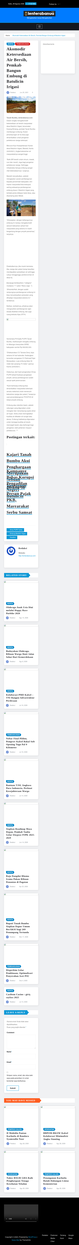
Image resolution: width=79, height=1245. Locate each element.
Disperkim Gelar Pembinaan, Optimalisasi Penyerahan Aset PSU (19, 973)
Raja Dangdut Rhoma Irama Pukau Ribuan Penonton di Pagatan (17, 879)
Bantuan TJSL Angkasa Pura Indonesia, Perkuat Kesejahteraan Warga (19, 788)
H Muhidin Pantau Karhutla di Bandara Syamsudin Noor (18, 1136)
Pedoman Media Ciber (54, 1238)
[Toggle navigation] (39, 26)
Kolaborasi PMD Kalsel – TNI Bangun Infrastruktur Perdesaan (20, 698)
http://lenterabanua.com (27, 556)
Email (9, 1062)
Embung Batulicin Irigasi (18, 534)
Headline (13, 537)
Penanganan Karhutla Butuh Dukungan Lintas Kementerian (56, 1181)
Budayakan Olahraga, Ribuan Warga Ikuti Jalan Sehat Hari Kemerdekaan (20, 654)
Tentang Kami (63, 1236)
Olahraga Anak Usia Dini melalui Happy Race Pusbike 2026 (19, 610)
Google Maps (71, 1236)
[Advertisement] (21, 251)
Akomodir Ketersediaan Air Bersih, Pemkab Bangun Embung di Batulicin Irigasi (38, 35)
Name (9, 1051)
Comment (10, 1032)
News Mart (16, 1240)
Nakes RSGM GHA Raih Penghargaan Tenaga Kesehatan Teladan (20, 1181)
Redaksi (13, 92)
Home (8, 35)
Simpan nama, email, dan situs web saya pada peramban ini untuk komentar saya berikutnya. (20, 1078)
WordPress (32, 1237)
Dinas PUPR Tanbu (16, 530)
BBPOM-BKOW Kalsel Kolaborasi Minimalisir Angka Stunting (55, 1136)
